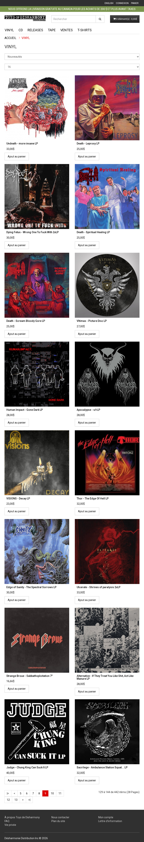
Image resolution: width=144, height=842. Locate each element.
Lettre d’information (110, 821)
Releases (35, 30)
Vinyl (9, 30)
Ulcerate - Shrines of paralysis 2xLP (98, 587)
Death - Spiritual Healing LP (93, 232)
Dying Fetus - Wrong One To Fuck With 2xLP (32, 232)
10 (52, 793)
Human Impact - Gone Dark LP (24, 409)
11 (60, 793)
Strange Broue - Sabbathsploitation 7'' (29, 675)
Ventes (66, 30)
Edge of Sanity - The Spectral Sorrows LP (31, 587)
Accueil (10, 38)
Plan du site (58, 821)
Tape (52, 30)
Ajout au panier (17, 156)
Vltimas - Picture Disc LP (92, 320)
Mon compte (105, 817)
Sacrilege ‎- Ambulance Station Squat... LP (102, 767)
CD (21, 30)
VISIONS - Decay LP (18, 498)
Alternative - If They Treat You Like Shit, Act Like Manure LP (105, 677)
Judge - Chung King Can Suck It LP (27, 767)
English (109, 3)
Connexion (122, 3)
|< (8, 793)
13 (15, 799)
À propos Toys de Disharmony (22, 817)
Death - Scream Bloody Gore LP (25, 320)
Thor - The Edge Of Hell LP (93, 498)
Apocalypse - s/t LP (88, 409)
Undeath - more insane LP (22, 143)
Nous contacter (60, 817)
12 (8, 799)
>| (29, 799)
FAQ (6, 821)
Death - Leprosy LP (88, 143)
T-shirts (84, 30)
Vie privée (10, 824)
